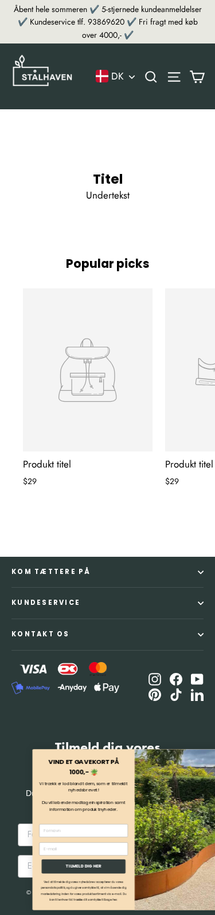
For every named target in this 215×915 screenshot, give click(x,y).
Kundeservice (45, 602)
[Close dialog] (209, 755)
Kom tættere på (51, 571)
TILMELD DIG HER (62, 866)
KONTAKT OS (40, 634)
